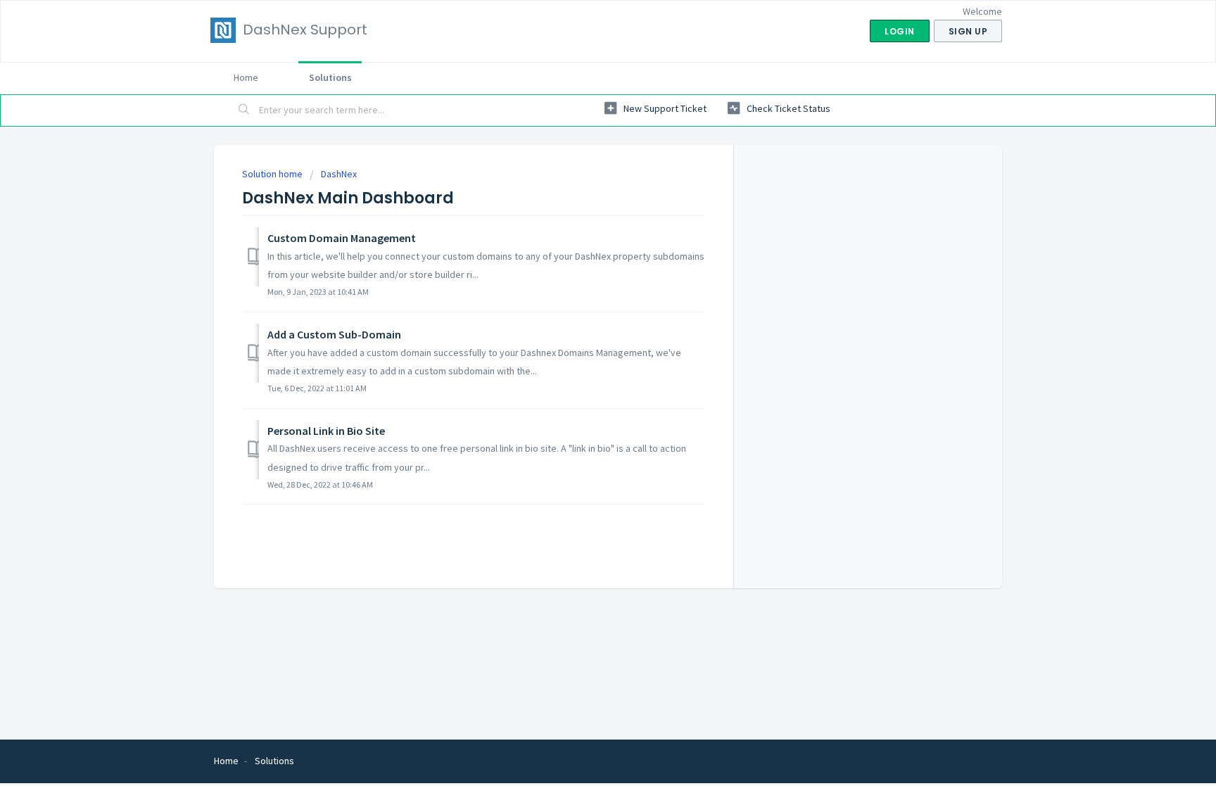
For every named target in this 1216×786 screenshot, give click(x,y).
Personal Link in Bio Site (326, 431)
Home (246, 77)
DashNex (339, 173)
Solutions (330, 77)
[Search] (244, 110)
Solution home (273, 173)
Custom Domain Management (341, 238)
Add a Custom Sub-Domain (334, 334)
